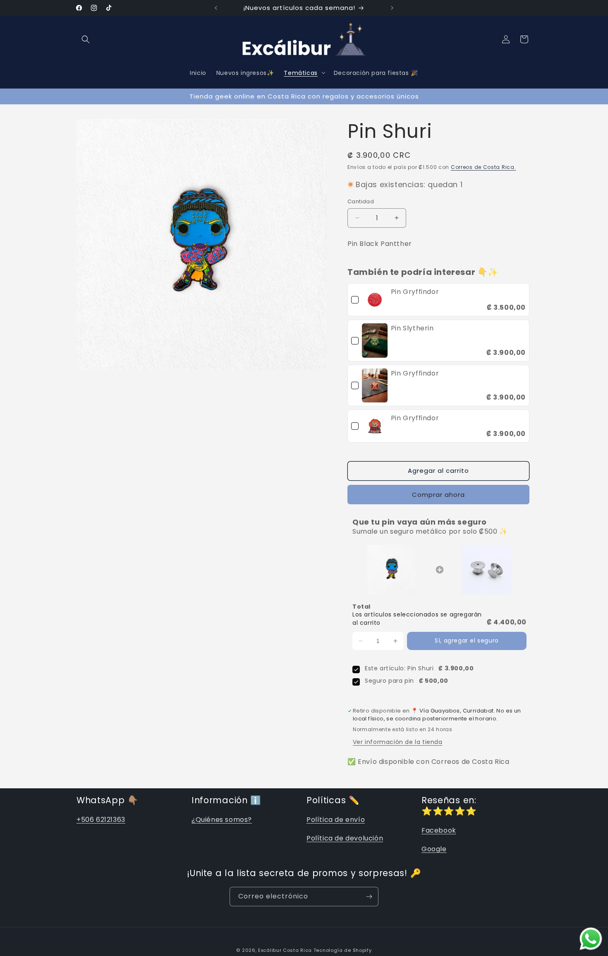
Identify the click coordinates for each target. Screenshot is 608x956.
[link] (375, 300)
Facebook (438, 830)
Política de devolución (344, 838)
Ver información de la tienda (398, 742)
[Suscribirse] (369, 896)
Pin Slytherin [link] (412, 328)
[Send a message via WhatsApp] (591, 939)
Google (434, 849)
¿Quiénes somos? (221, 819)
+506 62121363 (101, 819)
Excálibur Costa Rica (286, 950)
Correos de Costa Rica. (483, 167)
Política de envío (335, 819)
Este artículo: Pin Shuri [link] (399, 668)
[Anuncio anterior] (216, 8)
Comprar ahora (438, 494)
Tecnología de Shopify (343, 950)
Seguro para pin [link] (389, 681)
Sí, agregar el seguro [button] (467, 640)
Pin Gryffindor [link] (415, 291)
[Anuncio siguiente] (392, 8)
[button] (86, 39)
